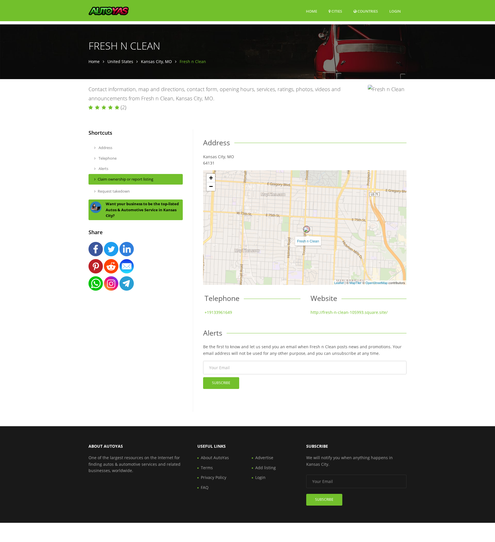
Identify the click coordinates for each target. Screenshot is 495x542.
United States (120, 61)
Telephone (107, 158)
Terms (207, 467)
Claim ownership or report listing (125, 179)
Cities (336, 11)
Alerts (103, 168)
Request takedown (114, 191)
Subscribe (221, 382)
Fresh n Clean (308, 240)
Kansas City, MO (156, 61)
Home (311, 11)
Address (105, 147)
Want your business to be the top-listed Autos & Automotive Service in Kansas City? (142, 209)
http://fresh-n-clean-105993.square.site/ (349, 312)
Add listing (265, 467)
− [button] (211, 186)
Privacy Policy (213, 477)
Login (395, 11)
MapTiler (355, 282)
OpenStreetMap (377, 282)
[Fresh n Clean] (306, 229)
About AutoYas (215, 457)
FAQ (205, 487)
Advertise (264, 457)
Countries (367, 11)
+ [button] (211, 177)
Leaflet (339, 282)
